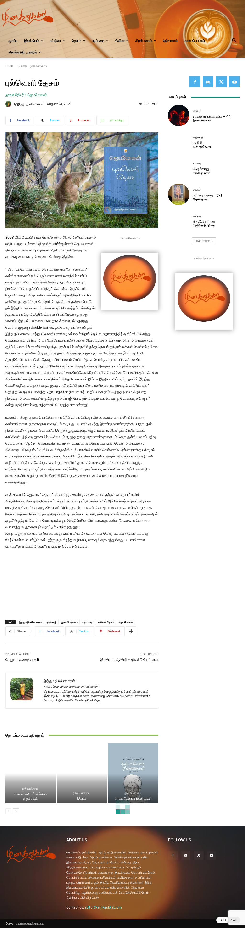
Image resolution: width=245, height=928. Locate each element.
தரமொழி (52, 622)
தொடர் (76, 40)
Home (9, 66)
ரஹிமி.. (199, 143)
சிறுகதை (198, 137)
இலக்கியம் (31, 40)
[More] (131, 631)
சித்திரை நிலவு (204, 221)
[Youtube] (234, 81)
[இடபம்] (82, 773)
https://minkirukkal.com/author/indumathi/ (71, 686)
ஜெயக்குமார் (200, 199)
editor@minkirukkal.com (103, 907)
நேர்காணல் (170, 40)
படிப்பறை (98, 40)
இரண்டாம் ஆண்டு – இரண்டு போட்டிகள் (129, 659)
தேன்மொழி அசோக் (204, 225)
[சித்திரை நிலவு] (178, 220)
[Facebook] (194, 81)
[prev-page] (8, 811)
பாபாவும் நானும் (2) (207, 195)
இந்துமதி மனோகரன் (30, 104)
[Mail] (208, 81)
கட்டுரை (55, 40)
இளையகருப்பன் (202, 120)
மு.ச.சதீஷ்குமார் (202, 146)
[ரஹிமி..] (178, 141)
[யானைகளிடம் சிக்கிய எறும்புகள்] (30, 773)
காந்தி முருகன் (201, 172)
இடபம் (82, 798)
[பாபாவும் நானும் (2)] (178, 194)
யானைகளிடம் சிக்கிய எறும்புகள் (30, 796)
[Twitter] (221, 81)
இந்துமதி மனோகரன (30, 622)
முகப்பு (13, 40)
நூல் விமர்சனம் (39, 66)
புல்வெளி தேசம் (105, 622)
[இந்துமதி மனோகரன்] (9, 104)
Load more (202, 241)
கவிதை (197, 163)
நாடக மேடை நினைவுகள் (133, 798)
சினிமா (120, 40)
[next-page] (16, 811)
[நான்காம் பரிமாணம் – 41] (178, 115)
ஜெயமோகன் (126, 622)
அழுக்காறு (201, 169)
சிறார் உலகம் (143, 40)
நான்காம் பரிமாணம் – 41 (211, 116)
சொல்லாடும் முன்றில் (23, 52)
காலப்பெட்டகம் (195, 40)
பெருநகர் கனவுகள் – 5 (22, 659)
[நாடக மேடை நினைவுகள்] (133, 773)
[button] (234, 41)
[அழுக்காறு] (178, 168)
